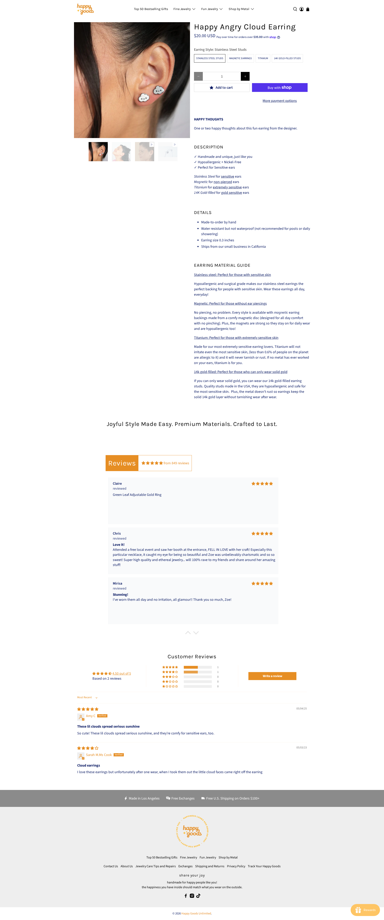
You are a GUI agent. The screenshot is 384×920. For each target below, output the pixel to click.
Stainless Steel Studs (209, 58)
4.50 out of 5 (121, 673)
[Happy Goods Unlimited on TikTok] (198, 897)
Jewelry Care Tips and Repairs (155, 866)
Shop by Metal (239, 9)
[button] (170, 667)
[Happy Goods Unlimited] (85, 9)
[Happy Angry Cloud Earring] (132, 80)
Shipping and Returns (209, 866)
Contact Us (111, 866)
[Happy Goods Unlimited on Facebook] (186, 897)
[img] (152, 463)
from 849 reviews (176, 463)
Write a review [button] (272, 676)
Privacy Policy (236, 866)
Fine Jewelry (182, 9)
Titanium (263, 58)
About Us (127, 866)
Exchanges (185, 866)
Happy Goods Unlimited (196, 913)
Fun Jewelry (209, 9)
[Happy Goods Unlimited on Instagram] (192, 897)
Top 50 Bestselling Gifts (151, 9)
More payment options (280, 100)
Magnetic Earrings (240, 58)
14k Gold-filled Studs (287, 58)
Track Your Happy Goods (264, 866)
